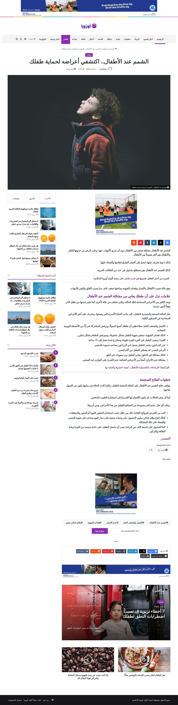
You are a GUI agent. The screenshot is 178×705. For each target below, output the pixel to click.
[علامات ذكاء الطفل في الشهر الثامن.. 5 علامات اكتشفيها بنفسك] (48, 369)
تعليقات (16, 198)
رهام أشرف (103, 69)
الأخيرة (48, 198)
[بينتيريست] (140, 242)
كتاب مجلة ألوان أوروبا (32, 700)
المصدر (165, 438)
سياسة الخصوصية (15, 700)
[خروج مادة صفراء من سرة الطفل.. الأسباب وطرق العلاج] (48, 394)
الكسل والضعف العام (133, 522)
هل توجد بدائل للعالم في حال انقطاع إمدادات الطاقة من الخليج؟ (19, 330)
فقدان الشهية (94, 522)
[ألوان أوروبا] (89, 26)
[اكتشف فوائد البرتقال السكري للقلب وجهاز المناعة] (48, 237)
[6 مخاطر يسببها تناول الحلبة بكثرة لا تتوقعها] (48, 262)
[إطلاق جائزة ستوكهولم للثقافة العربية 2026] (48, 212)
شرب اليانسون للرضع (29, 353)
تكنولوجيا (42, 39)
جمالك (109, 39)
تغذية (118, 39)
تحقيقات (127, 39)
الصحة (100, 39)
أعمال (91, 39)
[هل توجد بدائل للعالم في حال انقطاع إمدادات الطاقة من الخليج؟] (48, 249)
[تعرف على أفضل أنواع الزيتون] (48, 382)
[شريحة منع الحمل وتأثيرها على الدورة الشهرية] (48, 406)
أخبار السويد (148, 39)
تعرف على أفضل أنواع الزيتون (26, 378)
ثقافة (83, 39)
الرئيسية (160, 39)
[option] (116, 612)
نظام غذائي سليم (73, 522)
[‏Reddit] (134, 242)
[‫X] (160, 242)
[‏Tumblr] (147, 242)
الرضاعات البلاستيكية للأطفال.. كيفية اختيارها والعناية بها (132, 367)
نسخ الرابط (99, 531)
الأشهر (32, 198)
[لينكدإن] (154, 242)
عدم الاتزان (112, 522)
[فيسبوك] (167, 242)
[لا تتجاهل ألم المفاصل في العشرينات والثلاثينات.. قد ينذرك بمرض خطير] (48, 225)
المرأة (136, 39)
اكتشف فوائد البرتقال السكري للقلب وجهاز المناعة (47, 330)
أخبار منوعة (54, 39)
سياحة (74, 39)
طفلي (65, 39)
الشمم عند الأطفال (158, 522)
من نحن (46, 700)
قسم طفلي (129, 278)
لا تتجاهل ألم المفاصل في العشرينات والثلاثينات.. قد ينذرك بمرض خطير (20, 300)
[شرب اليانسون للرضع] (48, 357)
